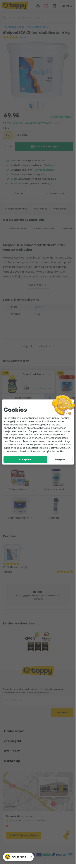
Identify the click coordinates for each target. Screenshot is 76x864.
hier (31, 441)
